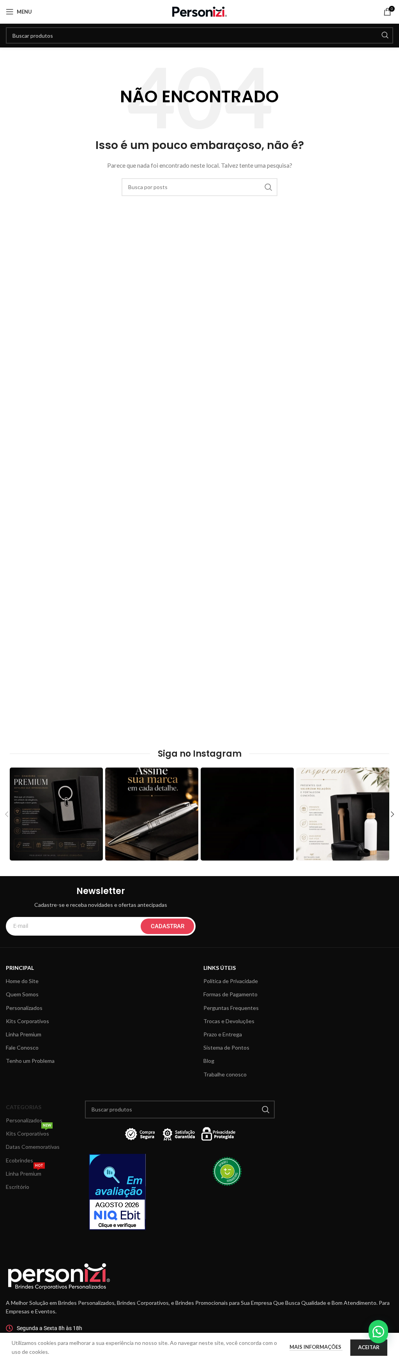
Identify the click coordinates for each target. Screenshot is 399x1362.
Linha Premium (23, 1034)
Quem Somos (22, 994)
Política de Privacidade (230, 981)
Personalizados (24, 1007)
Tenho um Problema (30, 1060)
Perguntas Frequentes (231, 1007)
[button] (378, 1331)
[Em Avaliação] (132, 1192)
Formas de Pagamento (230, 994)
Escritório (17, 1186)
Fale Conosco (22, 1047)
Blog (208, 1060)
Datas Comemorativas (33, 1146)
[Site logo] (199, 11)
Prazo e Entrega (222, 1034)
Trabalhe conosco (225, 1074)
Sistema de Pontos (226, 1047)
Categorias (23, 1107)
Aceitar (369, 1347)
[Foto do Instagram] (56, 814)
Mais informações (316, 1347)
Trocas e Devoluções (228, 1021)
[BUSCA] (385, 35)
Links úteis (219, 967)
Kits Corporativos (27, 1021)
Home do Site (22, 981)
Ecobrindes (19, 1160)
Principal (20, 967)
